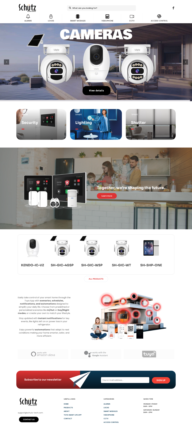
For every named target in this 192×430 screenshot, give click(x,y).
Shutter (138, 122)
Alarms (107, 404)
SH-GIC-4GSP (62, 265)
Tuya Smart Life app (73, 415)
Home (66, 404)
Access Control (111, 422)
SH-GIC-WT (121, 265)
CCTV (106, 418)
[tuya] (149, 354)
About (66, 411)
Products (68, 407)
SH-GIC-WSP (92, 265)
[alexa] (43, 354)
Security (30, 122)
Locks (106, 407)
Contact (68, 418)
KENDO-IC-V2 (32, 265)
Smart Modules (111, 411)
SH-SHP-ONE (151, 265)
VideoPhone (109, 415)
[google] (96, 354)
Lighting (83, 122)
